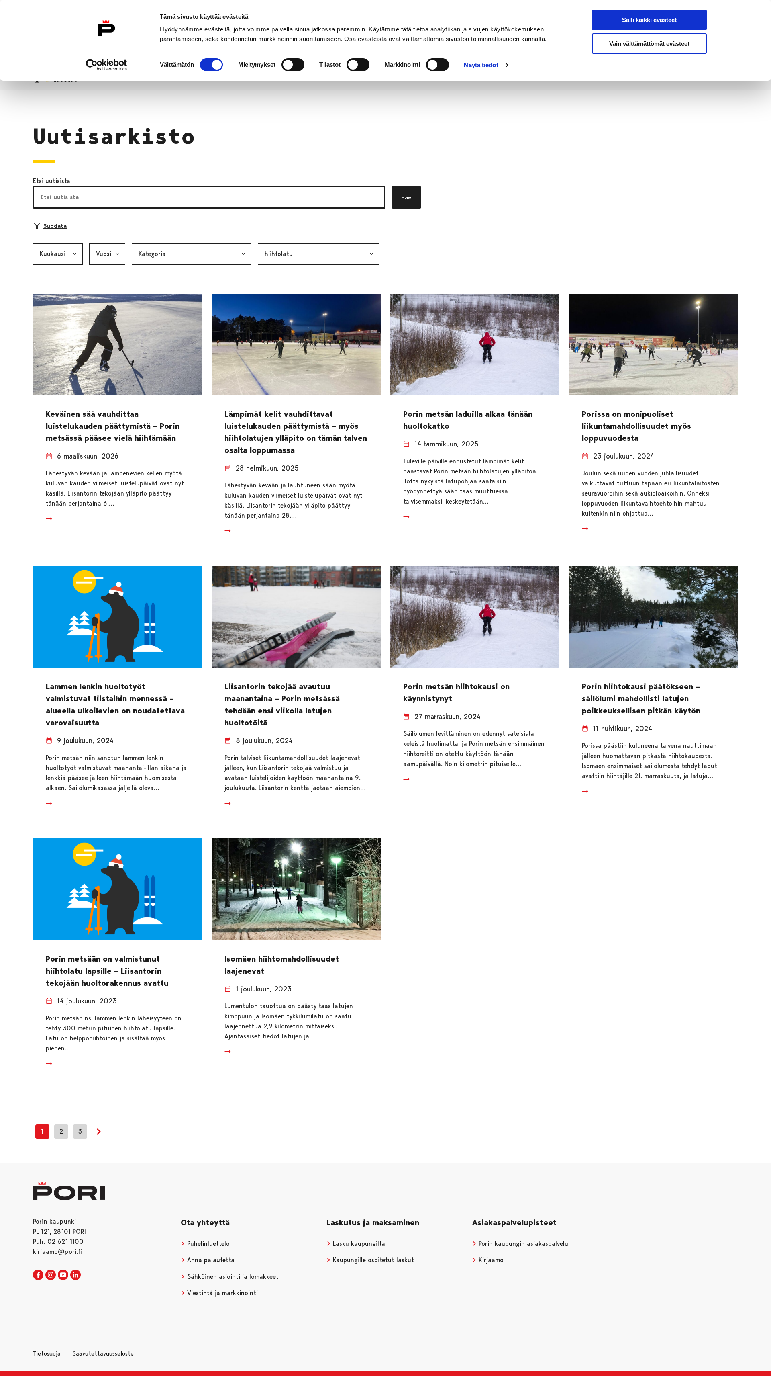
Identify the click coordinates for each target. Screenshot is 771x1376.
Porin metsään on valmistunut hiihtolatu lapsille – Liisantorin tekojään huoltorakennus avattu (107, 971)
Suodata (55, 225)
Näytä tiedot (481, 64)
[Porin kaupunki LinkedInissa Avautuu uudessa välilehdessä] (75, 1275)
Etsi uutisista (51, 181)
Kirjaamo (490, 1260)
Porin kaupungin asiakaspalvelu (522, 1243)
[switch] (292, 64)
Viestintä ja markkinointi (221, 1293)
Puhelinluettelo (207, 1243)
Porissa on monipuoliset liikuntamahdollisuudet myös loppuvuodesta (636, 426)
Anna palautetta (210, 1260)
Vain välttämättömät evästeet (649, 43)
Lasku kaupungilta (358, 1243)
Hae (406, 197)
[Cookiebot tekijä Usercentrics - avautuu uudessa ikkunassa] (106, 65)
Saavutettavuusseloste (103, 1353)
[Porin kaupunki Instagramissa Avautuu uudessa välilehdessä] (50, 1275)
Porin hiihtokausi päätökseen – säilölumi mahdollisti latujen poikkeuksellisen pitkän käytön (641, 698)
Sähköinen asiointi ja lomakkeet (232, 1276)
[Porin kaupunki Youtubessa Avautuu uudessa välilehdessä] (63, 1275)
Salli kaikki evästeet (649, 19)
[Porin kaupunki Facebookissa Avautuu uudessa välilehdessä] (38, 1275)
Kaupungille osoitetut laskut (372, 1260)
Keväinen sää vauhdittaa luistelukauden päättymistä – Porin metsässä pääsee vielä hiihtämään (112, 426)
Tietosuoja (47, 1353)
